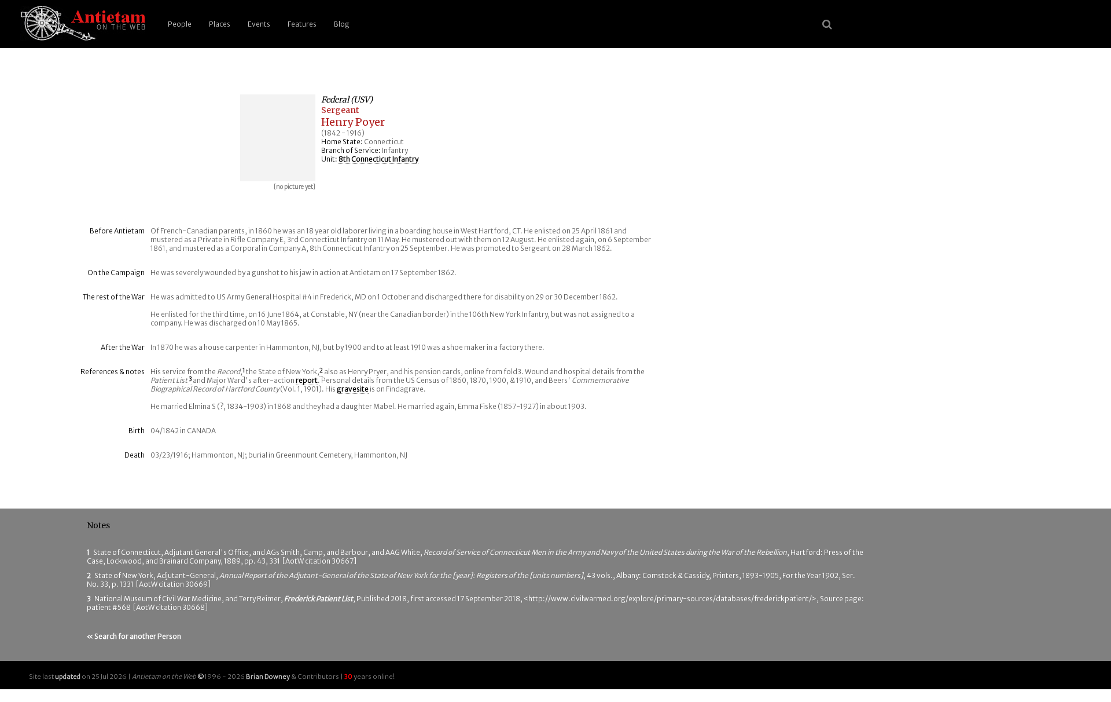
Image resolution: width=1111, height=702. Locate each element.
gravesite (353, 389)
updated (67, 676)
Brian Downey (268, 676)
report (307, 380)
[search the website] (827, 24)
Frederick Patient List (318, 598)
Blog (342, 24)
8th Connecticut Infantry (378, 159)
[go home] (81, 24)
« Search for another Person (134, 636)
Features (302, 24)
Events (259, 24)
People (180, 24)
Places (219, 24)
